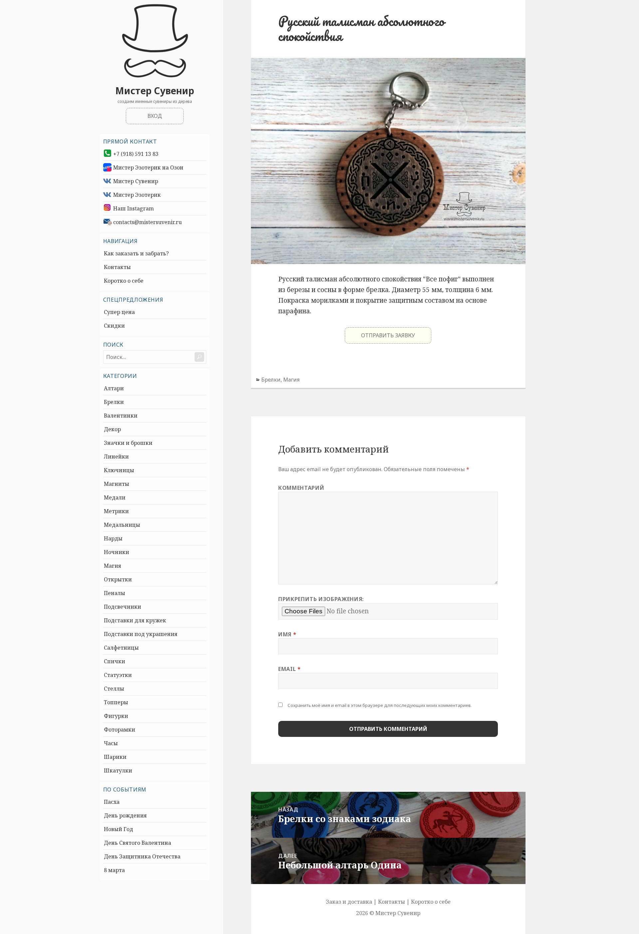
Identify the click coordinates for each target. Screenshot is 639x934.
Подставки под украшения (140, 634)
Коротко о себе (123, 280)
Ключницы (119, 470)
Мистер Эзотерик (137, 194)
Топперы (116, 702)
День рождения (125, 815)
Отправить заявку (388, 335)
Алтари (114, 388)
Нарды (113, 538)
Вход (154, 116)
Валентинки (120, 415)
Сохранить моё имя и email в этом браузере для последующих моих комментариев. (380, 705)
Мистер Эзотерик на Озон (148, 167)
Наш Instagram (133, 208)
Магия (112, 565)
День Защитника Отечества (142, 856)
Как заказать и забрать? (136, 253)
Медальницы (122, 524)
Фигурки (116, 716)
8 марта (114, 870)
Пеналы (114, 593)
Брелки (114, 402)
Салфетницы (121, 647)
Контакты (117, 267)
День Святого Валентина (137, 842)
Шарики (115, 757)
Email (289, 669)
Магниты (116, 483)
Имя (287, 634)
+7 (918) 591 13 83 (135, 153)
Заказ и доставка (349, 901)
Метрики (116, 511)
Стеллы (114, 688)
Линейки (116, 456)
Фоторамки (119, 729)
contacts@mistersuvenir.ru (147, 222)
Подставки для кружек (135, 620)
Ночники (116, 552)
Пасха (111, 801)
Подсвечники (122, 606)
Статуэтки (118, 675)
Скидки (114, 325)
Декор (112, 429)
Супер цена (119, 312)
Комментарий (301, 487)
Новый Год (118, 829)
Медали (114, 497)
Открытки (118, 579)
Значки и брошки (128, 443)
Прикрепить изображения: (321, 599)
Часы (111, 743)
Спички (114, 661)
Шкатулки (118, 770)
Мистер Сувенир (154, 90)
